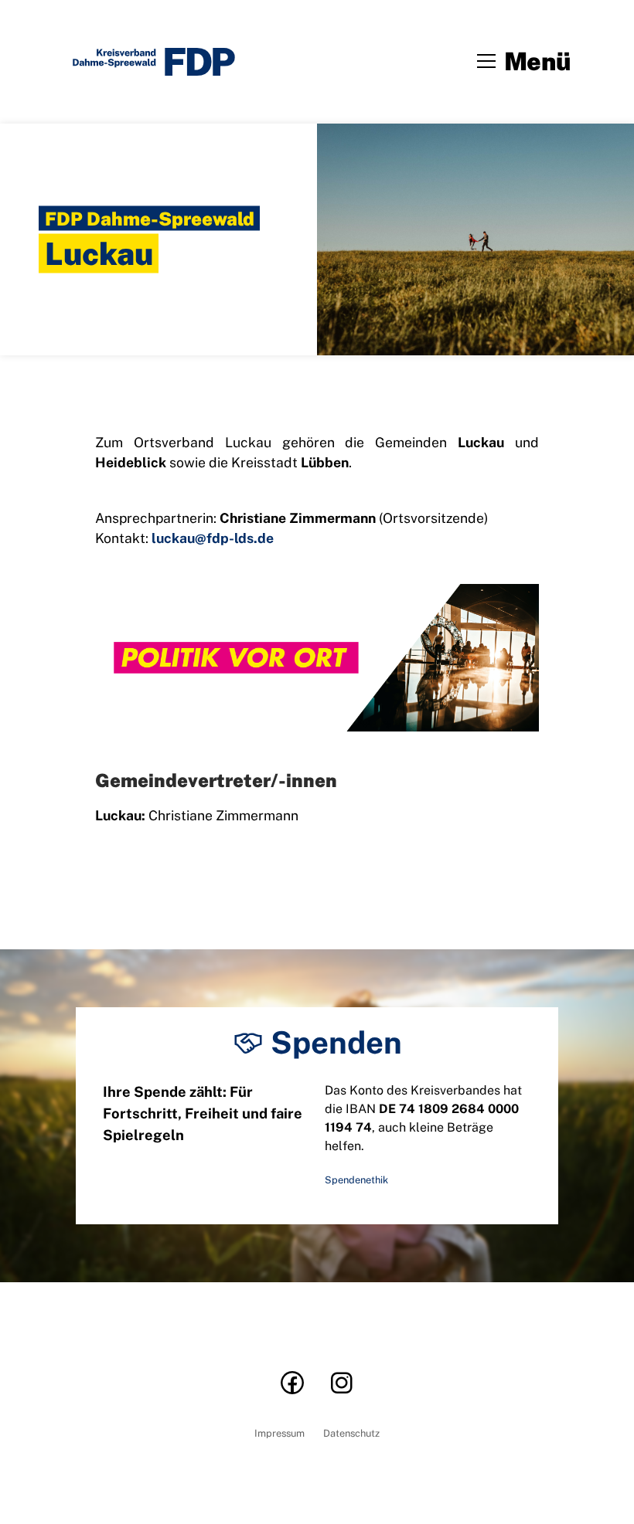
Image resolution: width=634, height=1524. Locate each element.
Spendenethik (356, 1180)
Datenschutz (351, 1434)
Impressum (279, 1434)
